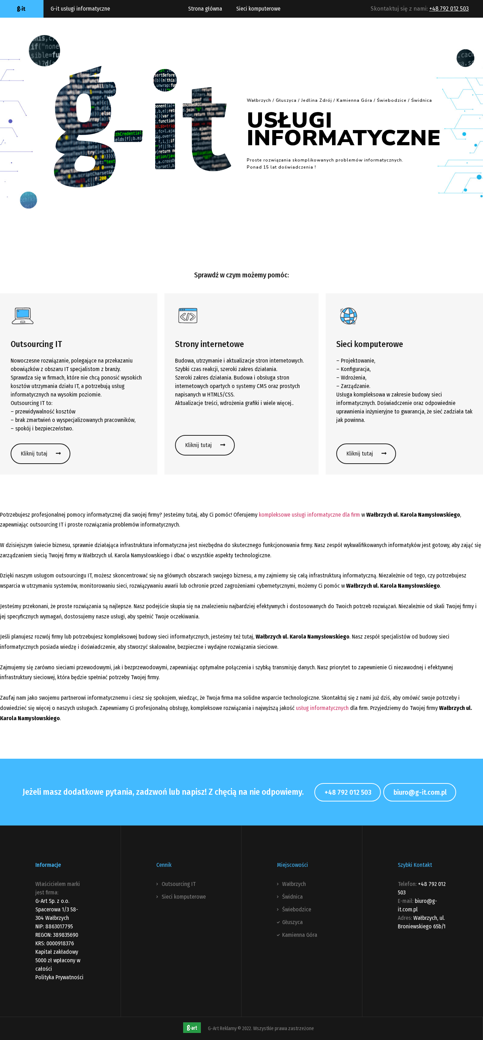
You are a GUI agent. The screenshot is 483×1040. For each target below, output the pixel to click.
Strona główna (205, 8)
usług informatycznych (322, 708)
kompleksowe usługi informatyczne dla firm (309, 514)
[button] (40, 453)
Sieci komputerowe (258, 8)
